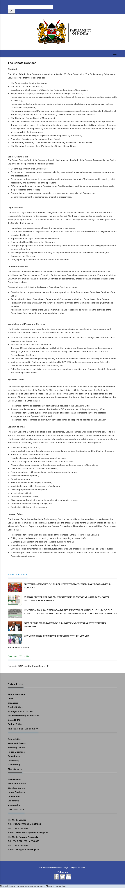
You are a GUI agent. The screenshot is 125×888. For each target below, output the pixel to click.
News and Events (17, 743)
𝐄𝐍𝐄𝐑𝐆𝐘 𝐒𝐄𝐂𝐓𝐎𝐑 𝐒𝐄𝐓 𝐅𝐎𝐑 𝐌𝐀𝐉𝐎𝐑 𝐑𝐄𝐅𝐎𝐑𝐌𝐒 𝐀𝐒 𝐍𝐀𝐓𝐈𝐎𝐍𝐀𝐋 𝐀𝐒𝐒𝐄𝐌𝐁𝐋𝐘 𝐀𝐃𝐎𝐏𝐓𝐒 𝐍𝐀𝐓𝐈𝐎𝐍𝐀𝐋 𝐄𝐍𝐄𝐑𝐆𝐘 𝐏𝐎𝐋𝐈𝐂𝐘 (66, 599)
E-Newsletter (14, 739)
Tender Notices (15, 707)
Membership (14, 764)
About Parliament (17, 694)
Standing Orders (16, 747)
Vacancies (13, 703)
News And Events (17, 783)
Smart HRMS (14, 720)
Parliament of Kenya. (59, 868)
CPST (10, 698)
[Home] (62, 31)
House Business (16, 752)
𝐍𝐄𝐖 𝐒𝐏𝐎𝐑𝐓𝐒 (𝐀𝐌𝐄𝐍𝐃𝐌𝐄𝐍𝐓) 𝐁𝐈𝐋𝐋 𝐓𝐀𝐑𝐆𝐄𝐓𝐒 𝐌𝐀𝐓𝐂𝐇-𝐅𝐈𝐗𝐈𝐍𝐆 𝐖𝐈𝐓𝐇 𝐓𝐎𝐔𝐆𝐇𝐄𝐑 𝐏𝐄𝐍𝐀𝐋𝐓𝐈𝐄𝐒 (65, 625)
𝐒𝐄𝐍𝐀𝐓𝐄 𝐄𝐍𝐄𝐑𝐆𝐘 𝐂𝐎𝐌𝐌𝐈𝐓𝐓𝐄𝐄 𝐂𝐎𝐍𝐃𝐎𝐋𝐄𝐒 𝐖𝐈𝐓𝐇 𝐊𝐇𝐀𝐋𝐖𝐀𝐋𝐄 (56, 636)
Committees (14, 756)
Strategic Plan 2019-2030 (20, 711)
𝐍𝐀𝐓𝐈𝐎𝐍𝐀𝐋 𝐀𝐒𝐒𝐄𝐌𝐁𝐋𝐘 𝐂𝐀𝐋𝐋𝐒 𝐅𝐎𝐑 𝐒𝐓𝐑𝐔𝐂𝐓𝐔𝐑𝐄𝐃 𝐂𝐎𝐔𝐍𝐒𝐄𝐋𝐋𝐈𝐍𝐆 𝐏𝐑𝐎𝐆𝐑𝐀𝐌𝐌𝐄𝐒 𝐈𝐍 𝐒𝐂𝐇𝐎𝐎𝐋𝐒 (67, 586)
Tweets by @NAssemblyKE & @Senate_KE (28, 666)
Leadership (13, 760)
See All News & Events (18, 647)
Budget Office (15, 724)
